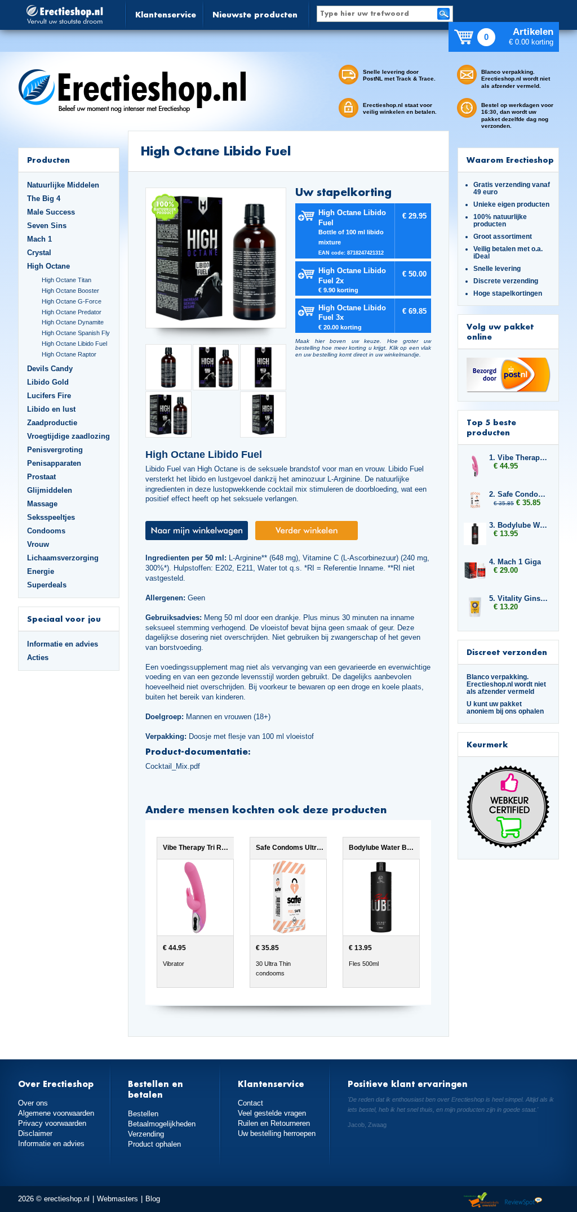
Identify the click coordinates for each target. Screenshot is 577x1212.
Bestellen (143, 1113)
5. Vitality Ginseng (518, 598)
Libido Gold (48, 382)
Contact (250, 1103)
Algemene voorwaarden (56, 1113)
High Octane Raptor (69, 354)
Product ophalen (154, 1144)
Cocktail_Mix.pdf (172, 766)
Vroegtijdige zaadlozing (68, 436)
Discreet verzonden (507, 652)
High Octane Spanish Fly (76, 332)
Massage (42, 504)
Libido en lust (51, 409)
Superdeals (46, 585)
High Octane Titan (66, 280)
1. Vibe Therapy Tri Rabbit (518, 457)
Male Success (51, 212)
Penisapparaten (54, 463)
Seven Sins (46, 225)
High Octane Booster (70, 290)
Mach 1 (39, 239)
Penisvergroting (55, 449)
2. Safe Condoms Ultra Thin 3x (518, 494)
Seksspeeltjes (51, 517)
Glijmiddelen (49, 490)
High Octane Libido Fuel (74, 343)
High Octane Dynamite (73, 322)
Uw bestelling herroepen (277, 1133)
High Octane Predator (71, 312)
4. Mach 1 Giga (515, 562)
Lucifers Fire (49, 395)
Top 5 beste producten (491, 427)
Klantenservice (165, 14)
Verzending (146, 1134)
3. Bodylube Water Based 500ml (518, 525)
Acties (37, 657)
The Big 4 (43, 198)
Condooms (46, 531)
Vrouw (38, 544)
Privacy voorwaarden (52, 1123)
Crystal (39, 252)
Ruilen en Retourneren (274, 1123)
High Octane (48, 266)
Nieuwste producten (255, 14)
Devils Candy (50, 368)
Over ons (33, 1103)
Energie (40, 571)
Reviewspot (523, 1200)
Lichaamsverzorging (63, 558)
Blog (152, 1199)
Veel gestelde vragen (272, 1113)
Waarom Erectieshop (510, 159)
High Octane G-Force (71, 301)
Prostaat (41, 477)
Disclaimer (35, 1133)
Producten (48, 159)
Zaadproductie (52, 422)
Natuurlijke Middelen (63, 185)
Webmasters (117, 1199)
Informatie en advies (62, 644)
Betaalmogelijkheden (162, 1124)
